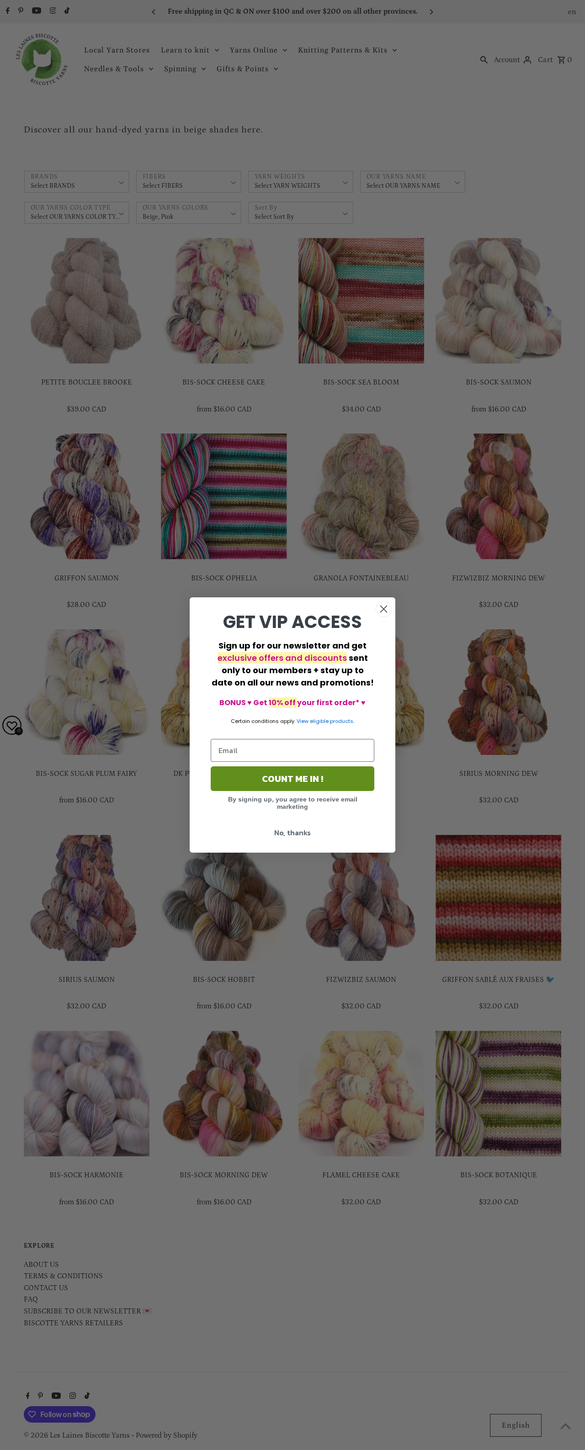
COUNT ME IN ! (292, 779)
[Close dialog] (384, 609)
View (302, 721)
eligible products (331, 721)
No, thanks (292, 832)
